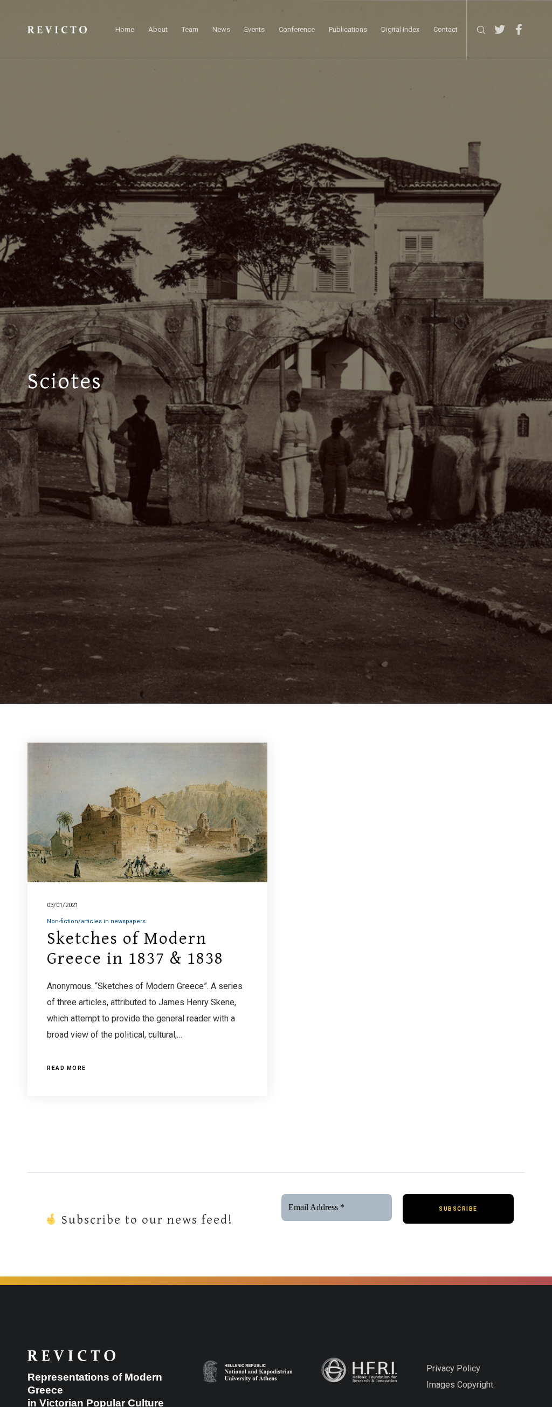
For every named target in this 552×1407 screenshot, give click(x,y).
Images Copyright (459, 1384)
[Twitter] (496, 29)
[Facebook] (515, 29)
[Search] (476, 29)
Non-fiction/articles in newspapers (96, 921)
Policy (467, 1368)
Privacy (440, 1368)
